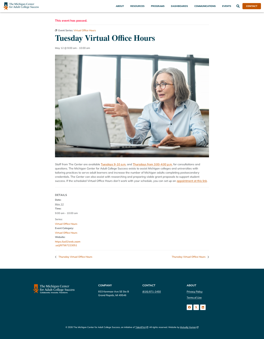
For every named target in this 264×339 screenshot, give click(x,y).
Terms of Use (194, 297)
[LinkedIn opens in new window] (203, 307)
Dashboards (179, 6)
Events (226, 6)
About (120, 6)
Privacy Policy (195, 291)
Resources (137, 6)
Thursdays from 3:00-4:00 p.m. (152, 164)
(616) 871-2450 (151, 291)
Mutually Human (188, 327)
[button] (238, 6)
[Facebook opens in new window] (189, 307)
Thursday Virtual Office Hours (75, 256)
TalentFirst (140, 327)
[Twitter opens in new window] (196, 307)
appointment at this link (192, 181)
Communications (205, 6)
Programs (158, 6)
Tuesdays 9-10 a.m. (113, 164)
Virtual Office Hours (66, 223)
